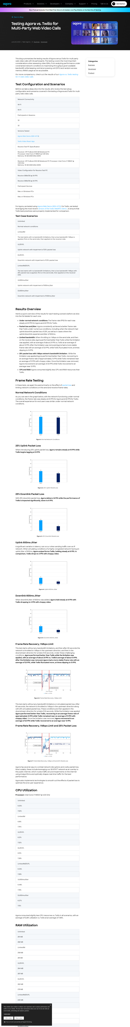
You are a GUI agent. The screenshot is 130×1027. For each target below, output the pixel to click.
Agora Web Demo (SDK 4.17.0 (28, 136)
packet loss (66, 385)
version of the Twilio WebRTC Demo (52, 209)
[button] (18, 1021)
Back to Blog (18, 17)
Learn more (7, 1014)
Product (91, 73)
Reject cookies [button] (19, 1018)
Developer (44, 42)
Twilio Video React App (26, 141)
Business (37, 42)
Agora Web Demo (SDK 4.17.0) (49, 206)
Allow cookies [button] (8, 1018)
